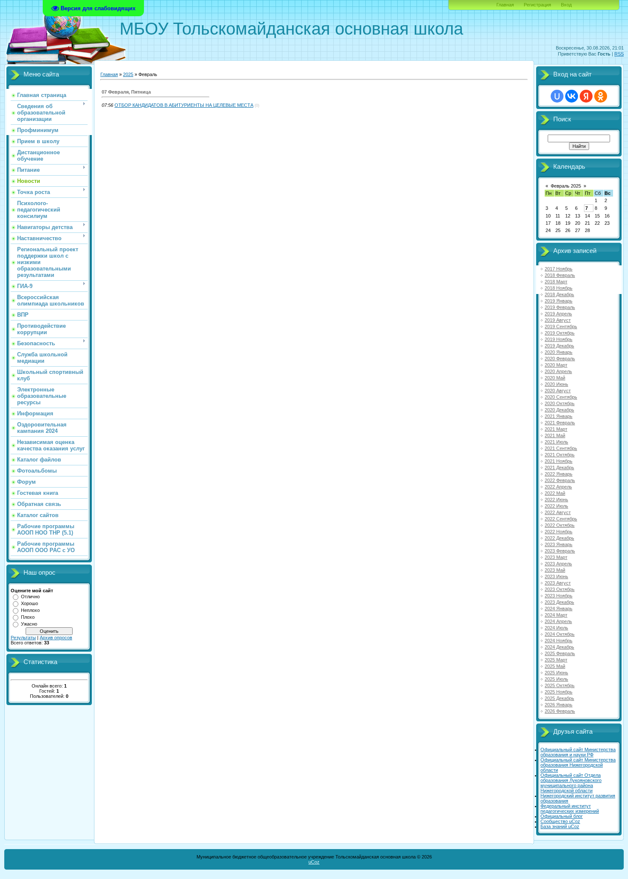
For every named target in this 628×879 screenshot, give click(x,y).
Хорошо (29, 603)
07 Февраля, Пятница (126, 91)
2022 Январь (558, 473)
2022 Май (555, 493)
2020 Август (558, 390)
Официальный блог (561, 816)
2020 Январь (558, 352)
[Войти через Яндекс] (586, 96)
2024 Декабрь (559, 647)
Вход (566, 4)
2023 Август (558, 582)
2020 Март (556, 364)
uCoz (314, 861)
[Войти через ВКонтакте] (571, 96)
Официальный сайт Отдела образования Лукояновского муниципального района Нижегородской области (571, 783)
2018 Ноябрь (558, 288)
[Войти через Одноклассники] (600, 96)
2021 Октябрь (560, 454)
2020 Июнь (556, 384)
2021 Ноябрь (558, 461)
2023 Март (556, 557)
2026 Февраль (560, 711)
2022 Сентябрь (561, 518)
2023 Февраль (560, 550)
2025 (128, 74)
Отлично (30, 596)
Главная (505, 4)
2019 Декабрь (559, 345)
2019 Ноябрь (558, 339)
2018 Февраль (560, 275)
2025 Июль (556, 679)
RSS (619, 53)
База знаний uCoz (559, 826)
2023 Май (555, 570)
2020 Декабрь (559, 409)
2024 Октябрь (560, 634)
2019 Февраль (560, 307)
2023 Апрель (558, 563)
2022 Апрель (558, 486)
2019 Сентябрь (561, 326)
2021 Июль (556, 441)
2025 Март (556, 659)
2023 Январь (558, 544)
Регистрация (537, 4)
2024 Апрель (558, 621)
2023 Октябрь (560, 589)
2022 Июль (556, 506)
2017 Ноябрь (558, 268)
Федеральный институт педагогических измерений (569, 808)
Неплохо (30, 610)
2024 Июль (556, 627)
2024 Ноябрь (558, 640)
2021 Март (556, 429)
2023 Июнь (556, 576)
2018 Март (556, 281)
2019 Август (558, 320)
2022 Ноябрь (558, 531)
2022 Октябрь (560, 525)
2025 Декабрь (559, 698)
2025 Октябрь (560, 685)
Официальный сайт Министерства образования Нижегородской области (578, 765)
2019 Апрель (558, 313)
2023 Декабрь (559, 602)
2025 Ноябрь (558, 691)
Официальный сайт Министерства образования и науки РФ (578, 752)
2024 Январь (558, 608)
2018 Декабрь (559, 294)
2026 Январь (558, 704)
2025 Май (555, 666)
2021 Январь (558, 416)
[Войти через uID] (557, 96)
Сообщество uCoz (560, 821)
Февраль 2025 (566, 185)
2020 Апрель (558, 371)
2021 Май (555, 435)
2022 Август (558, 512)
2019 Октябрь (560, 332)
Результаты (23, 637)
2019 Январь (558, 300)
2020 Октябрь (560, 403)
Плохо (28, 617)
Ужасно (29, 623)
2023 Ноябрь (558, 595)
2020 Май (555, 377)
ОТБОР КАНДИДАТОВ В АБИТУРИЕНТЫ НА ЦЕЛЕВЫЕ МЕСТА (183, 105)
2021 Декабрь (559, 467)
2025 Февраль (560, 653)
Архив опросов (56, 637)
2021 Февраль (560, 422)
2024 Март (556, 614)
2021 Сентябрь (561, 448)
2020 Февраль (560, 358)
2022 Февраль (560, 480)
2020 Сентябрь (561, 397)
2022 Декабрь (559, 538)
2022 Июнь (556, 499)
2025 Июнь (556, 672)
